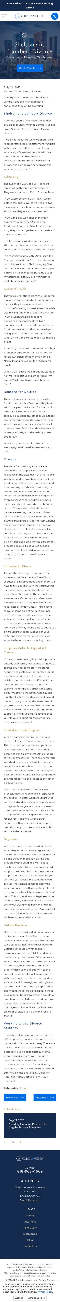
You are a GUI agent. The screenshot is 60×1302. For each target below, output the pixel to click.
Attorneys (30, 1221)
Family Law (30, 1227)
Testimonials (30, 1233)
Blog (30, 1240)
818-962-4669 (30, 1171)
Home (30, 1215)
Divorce (23, 1088)
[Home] (29, 16)
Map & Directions (30, 1200)
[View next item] (19, 1142)
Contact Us (30, 1246)
